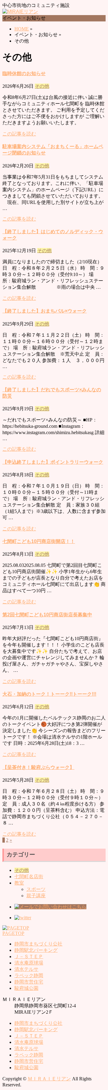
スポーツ (36, 889)
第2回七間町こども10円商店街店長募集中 (47, 614)
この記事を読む (19, 133)
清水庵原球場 (28, 962)
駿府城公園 (26, 988)
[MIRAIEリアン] (20, 11)
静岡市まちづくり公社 (38, 943)
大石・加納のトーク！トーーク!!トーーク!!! (49, 694)
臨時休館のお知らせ (24, 73)
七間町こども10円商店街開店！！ (38, 541)
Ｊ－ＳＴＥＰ (28, 956)
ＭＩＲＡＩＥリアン (49, 1078)
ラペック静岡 (28, 975)
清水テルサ (26, 969)
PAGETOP (13, 933)
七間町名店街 (28, 876)
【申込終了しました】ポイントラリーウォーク (52, 462)
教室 (19, 882)
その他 (42, 86)
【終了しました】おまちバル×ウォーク (44, 310)
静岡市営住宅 (28, 981)
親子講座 (36, 895)
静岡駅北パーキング (36, 950)
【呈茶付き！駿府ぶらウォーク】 (38, 767)
